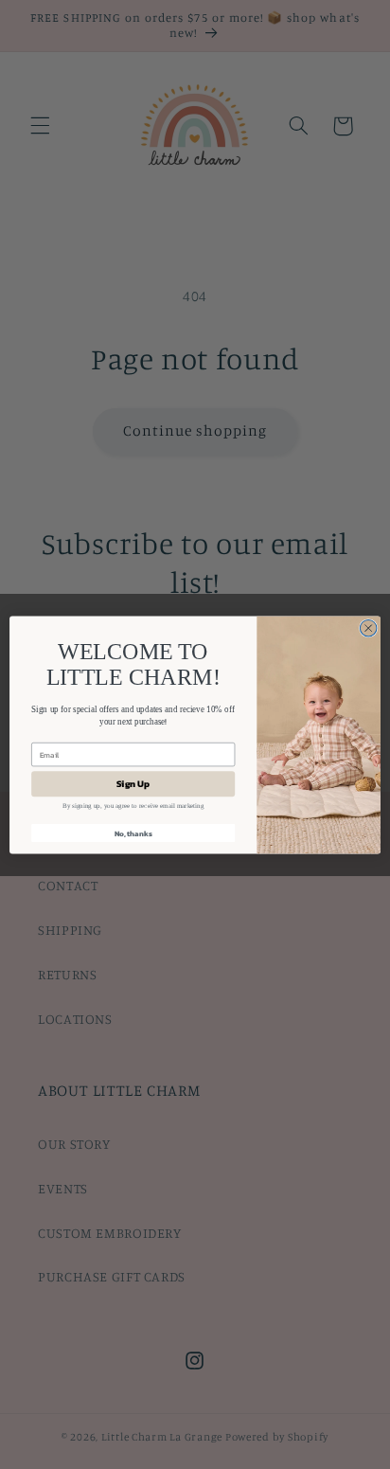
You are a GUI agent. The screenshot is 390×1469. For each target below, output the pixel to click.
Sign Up (133, 783)
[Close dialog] (368, 627)
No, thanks (133, 832)
